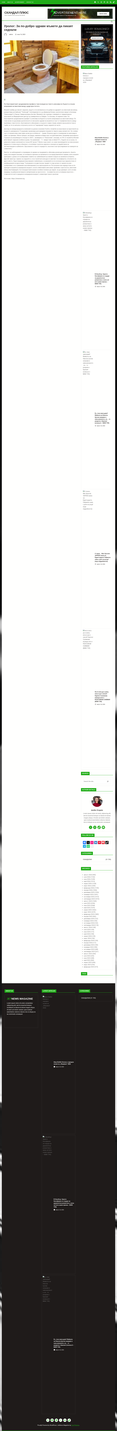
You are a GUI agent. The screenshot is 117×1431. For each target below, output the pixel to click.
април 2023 (88, 962)
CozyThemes (75, 1425)
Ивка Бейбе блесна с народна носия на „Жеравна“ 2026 (102, 139)
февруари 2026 (89, 888)
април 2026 (88, 883)
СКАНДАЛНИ (87, 859)
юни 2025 (87, 905)
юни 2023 (87, 958)
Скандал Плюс (16, 12)
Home (3, 2)
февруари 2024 (89, 940)
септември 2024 (89, 925)
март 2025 (87, 912)
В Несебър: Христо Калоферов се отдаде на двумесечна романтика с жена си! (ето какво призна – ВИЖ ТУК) (102, 278)
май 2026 (87, 881)
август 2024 (88, 927)
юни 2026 (87, 879)
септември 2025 (89, 899)
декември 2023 (89, 945)
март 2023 (87, 965)
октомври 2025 (89, 897)
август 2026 (88, 875)
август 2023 (88, 954)
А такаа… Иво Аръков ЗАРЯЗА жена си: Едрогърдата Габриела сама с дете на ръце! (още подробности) (102, 557)
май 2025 (87, 908)
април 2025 (88, 910)
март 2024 (87, 938)
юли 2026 (87, 877)
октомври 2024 (89, 923)
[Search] (108, 781)
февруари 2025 (89, 914)
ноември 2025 (88, 894)
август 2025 (88, 901)
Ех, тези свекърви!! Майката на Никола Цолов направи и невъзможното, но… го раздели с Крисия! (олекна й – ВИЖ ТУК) (102, 418)
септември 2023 (89, 951)
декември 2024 (89, 919)
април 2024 (88, 936)
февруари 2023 (89, 967)
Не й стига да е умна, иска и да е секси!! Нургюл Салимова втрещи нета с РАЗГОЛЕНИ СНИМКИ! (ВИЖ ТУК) (102, 696)
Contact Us (29, 2)
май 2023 (87, 960)
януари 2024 (88, 943)
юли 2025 (87, 903)
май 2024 (87, 934)
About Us (10, 2)
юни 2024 (87, 932)
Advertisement (19, 2)
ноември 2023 (88, 947)
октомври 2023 (89, 949)
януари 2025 (88, 916)
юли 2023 (87, 956)
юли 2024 (87, 929)
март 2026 (87, 886)
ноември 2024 (88, 921)
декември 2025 (89, 892)
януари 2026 (88, 890)
